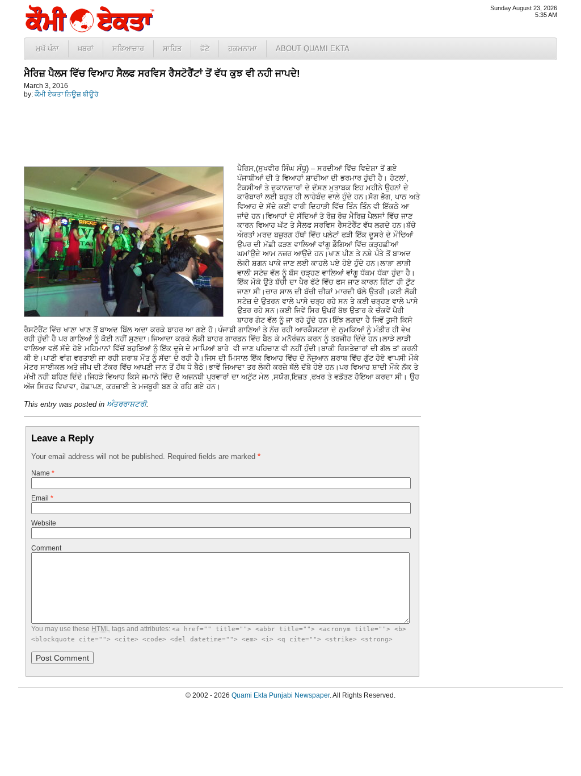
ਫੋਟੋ (204, 48)
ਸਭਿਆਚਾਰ (128, 48)
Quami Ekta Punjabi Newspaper (280, 695)
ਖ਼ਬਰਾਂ (86, 48)
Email (42, 498)
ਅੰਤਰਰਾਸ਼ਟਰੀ (126, 404)
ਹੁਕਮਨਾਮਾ (242, 48)
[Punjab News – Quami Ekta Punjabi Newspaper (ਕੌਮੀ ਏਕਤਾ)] (89, 30)
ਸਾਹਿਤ (172, 48)
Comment (46, 548)
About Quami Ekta (313, 48)
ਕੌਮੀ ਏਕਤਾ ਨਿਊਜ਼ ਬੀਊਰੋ (66, 94)
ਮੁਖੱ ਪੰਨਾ (47, 48)
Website (43, 523)
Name (42, 473)
